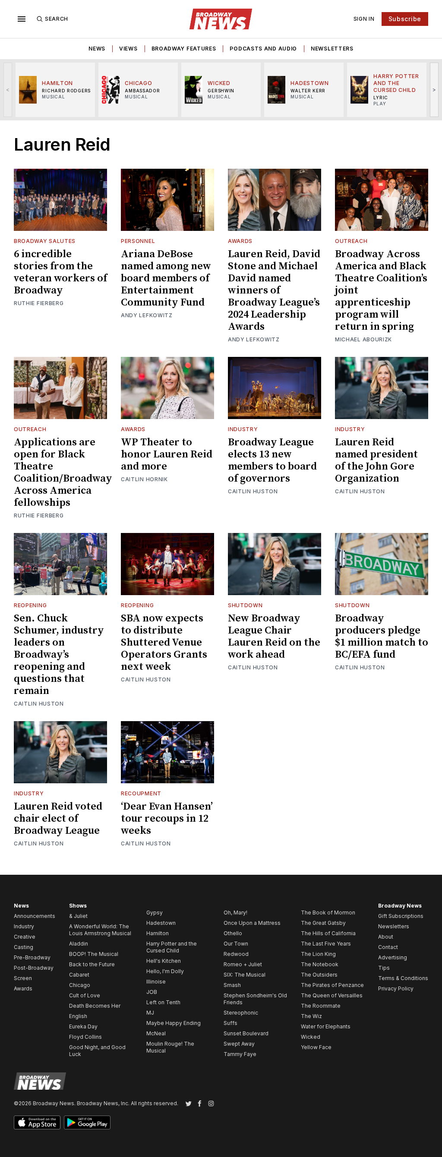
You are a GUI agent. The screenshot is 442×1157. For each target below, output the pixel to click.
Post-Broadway (34, 968)
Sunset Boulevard (246, 1033)
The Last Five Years (326, 943)
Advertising (392, 957)
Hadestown (161, 923)
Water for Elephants (325, 1026)
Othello (233, 933)
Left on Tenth (163, 1002)
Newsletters (332, 48)
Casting (23, 947)
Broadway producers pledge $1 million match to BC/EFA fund (381, 636)
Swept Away (239, 1043)
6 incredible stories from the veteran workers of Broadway (60, 272)
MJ (150, 1012)
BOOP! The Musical (93, 954)
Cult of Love (84, 995)
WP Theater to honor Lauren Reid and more (166, 454)
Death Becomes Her (94, 1006)
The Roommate (321, 1006)
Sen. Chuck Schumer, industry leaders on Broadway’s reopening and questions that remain (59, 654)
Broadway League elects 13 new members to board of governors (272, 460)
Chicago (79, 985)
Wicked (310, 1037)
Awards (240, 241)
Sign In (364, 19)
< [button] (8, 89)
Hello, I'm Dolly (165, 971)
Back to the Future (92, 964)
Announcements (34, 916)
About (385, 936)
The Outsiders (319, 974)
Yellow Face (316, 1047)
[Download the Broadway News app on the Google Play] (87, 1122)
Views (128, 48)
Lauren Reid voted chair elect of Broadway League (58, 818)
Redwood (236, 954)
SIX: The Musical (244, 974)
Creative (24, 936)
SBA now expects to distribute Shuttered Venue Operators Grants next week (164, 642)
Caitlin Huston (253, 491)
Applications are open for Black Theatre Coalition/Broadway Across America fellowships (63, 472)
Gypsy (154, 912)
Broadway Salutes (45, 241)
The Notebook (319, 964)
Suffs (230, 1023)
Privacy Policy (396, 988)
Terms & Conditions (403, 978)
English (78, 1016)
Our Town (236, 943)
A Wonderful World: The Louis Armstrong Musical (100, 929)
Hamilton (157, 933)
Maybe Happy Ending (173, 1023)
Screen (23, 978)
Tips (384, 968)
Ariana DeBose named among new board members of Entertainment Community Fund (166, 278)
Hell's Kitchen (163, 961)
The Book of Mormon (328, 912)
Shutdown (245, 605)
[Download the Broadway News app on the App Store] (37, 1122)
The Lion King (318, 954)
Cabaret (79, 974)
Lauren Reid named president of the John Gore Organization (376, 460)
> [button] (434, 89)
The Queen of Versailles (332, 995)
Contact (388, 947)
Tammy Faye (240, 1054)
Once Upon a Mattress (252, 923)
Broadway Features (184, 48)
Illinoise (156, 981)
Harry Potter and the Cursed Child (171, 947)
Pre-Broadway (32, 957)
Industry (243, 429)
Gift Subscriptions (400, 916)
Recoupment (141, 793)
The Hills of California (328, 933)
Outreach (351, 241)
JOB (151, 992)
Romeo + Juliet (243, 964)
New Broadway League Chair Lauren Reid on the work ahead (274, 636)
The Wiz (311, 1016)
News (96, 48)
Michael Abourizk (363, 339)
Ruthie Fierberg (39, 303)
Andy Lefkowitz (147, 315)
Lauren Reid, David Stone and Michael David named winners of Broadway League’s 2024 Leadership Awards (274, 290)
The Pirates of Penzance (332, 985)
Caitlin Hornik (144, 479)
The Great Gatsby (323, 923)
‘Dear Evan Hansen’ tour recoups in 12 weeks (167, 818)
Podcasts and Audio (263, 48)
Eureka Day (83, 1026)
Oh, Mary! (235, 912)
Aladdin (78, 943)
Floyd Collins (85, 1037)
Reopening (30, 605)
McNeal (156, 1033)
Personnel (138, 241)
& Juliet (78, 916)
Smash (232, 985)
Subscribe (404, 18)
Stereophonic (241, 1012)
